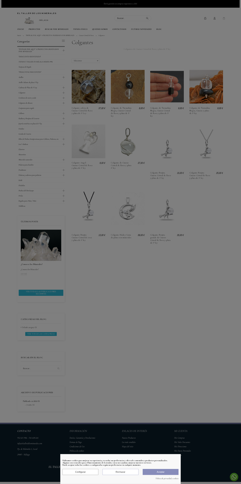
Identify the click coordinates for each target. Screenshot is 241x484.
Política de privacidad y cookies (167, 478)
